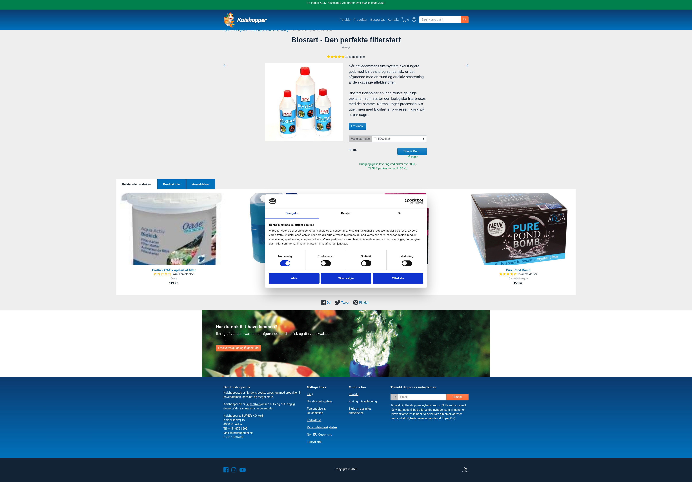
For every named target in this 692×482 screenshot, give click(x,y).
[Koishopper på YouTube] (242, 471)
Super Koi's (253, 404)
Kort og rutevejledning (363, 401)
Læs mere (357, 126)
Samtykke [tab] (292, 213)
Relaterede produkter (136, 184)
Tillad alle (398, 278)
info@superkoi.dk (241, 432)
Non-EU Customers (319, 434)
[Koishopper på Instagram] (233, 471)
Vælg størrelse (360, 138)
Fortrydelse (314, 420)
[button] (336, 56)
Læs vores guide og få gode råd (238, 347)
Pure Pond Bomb (518, 270)
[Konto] (414, 20)
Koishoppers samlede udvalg (269, 30)
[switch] (326, 263)
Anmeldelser (200, 184)
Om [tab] (400, 213)
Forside (345, 19)
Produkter (360, 19)
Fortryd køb (314, 441)
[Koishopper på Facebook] (226, 471)
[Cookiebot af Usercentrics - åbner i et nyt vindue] (407, 201)
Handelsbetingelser (319, 401)
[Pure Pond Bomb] (518, 229)
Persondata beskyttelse (322, 427)
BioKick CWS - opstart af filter (174, 270)
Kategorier (240, 30)
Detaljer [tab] (346, 213)
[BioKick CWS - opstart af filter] (174, 229)
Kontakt (393, 19)
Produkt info (171, 184)
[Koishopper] (245, 19)
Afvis (294, 278)
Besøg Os (377, 19)
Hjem (226, 30)
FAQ (310, 394)
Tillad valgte (346, 278)
